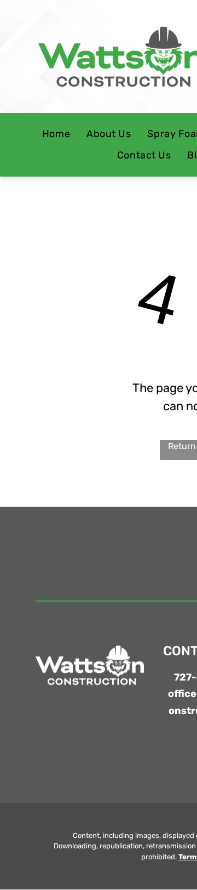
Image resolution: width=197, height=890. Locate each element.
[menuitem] (56, 134)
